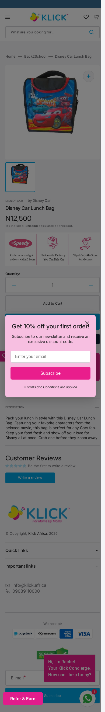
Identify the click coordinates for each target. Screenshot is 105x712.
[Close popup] (87, 324)
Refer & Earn (23, 698)
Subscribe (50, 373)
